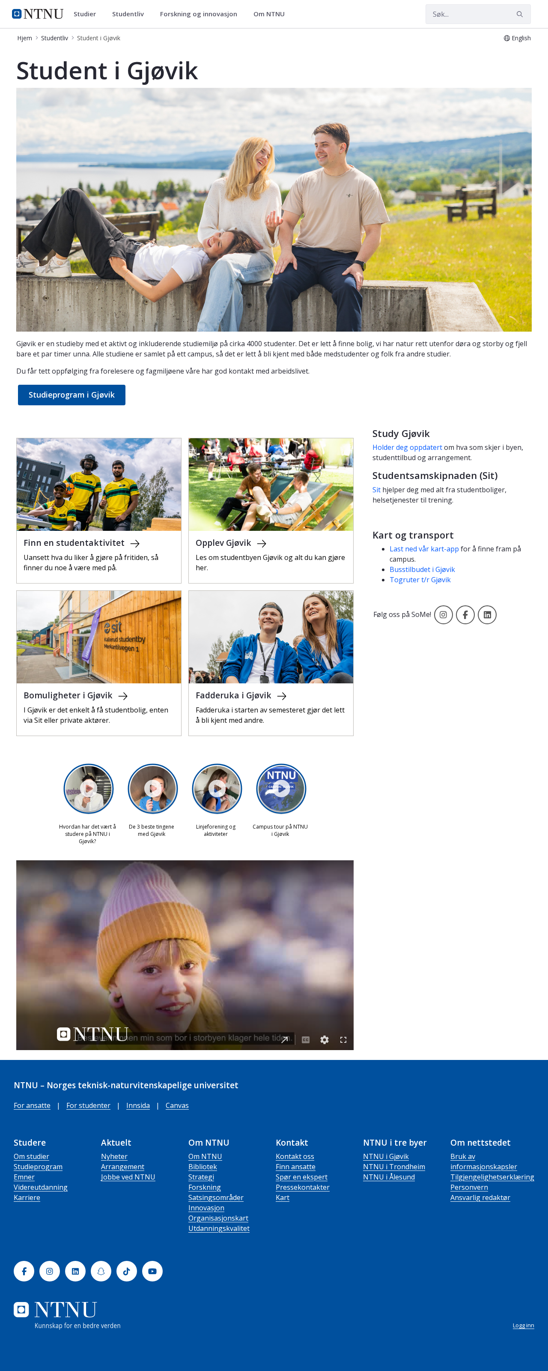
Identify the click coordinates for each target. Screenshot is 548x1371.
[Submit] (521, 14)
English (521, 38)
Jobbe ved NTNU (128, 1177)
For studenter (88, 1105)
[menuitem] (87, 14)
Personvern (469, 1187)
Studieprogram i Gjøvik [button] (72, 394)
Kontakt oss (295, 1156)
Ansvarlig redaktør (480, 1197)
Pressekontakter (303, 1187)
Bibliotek (202, 1166)
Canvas (177, 1105)
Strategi (201, 1177)
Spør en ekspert (302, 1177)
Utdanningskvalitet (219, 1228)
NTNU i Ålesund (389, 1177)
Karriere (27, 1197)
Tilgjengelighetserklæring (492, 1177)
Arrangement (122, 1166)
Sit (376, 489)
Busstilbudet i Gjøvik (422, 569)
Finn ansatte (296, 1166)
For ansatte (32, 1105)
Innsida (138, 1105)
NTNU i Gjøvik (386, 1156)
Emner (24, 1177)
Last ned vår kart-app (424, 549)
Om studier (31, 1156)
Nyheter (114, 1156)
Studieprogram (38, 1166)
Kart (282, 1197)
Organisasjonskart (218, 1218)
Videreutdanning (41, 1187)
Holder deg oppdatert (408, 447)
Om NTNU (205, 1156)
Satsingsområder (216, 1197)
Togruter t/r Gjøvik (420, 579)
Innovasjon (206, 1207)
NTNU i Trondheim (394, 1166)
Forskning (204, 1187)
